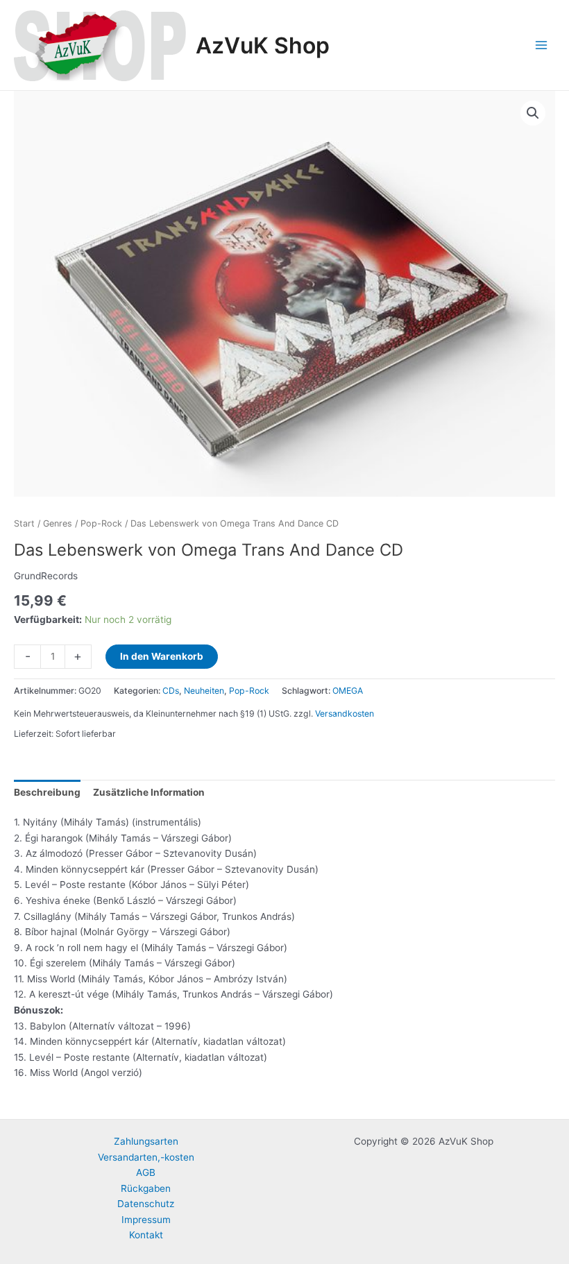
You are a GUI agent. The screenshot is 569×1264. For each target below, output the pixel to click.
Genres (57, 523)
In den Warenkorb (161, 656)
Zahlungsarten (146, 1141)
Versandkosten (344, 713)
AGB (145, 1172)
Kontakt (146, 1234)
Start (24, 523)
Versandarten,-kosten (146, 1157)
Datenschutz (145, 1203)
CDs (170, 690)
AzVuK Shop (263, 45)
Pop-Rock (101, 523)
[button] (532, 113)
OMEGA (347, 690)
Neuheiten (204, 690)
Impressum (146, 1219)
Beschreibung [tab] (47, 792)
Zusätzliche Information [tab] (149, 792)
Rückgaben (146, 1188)
